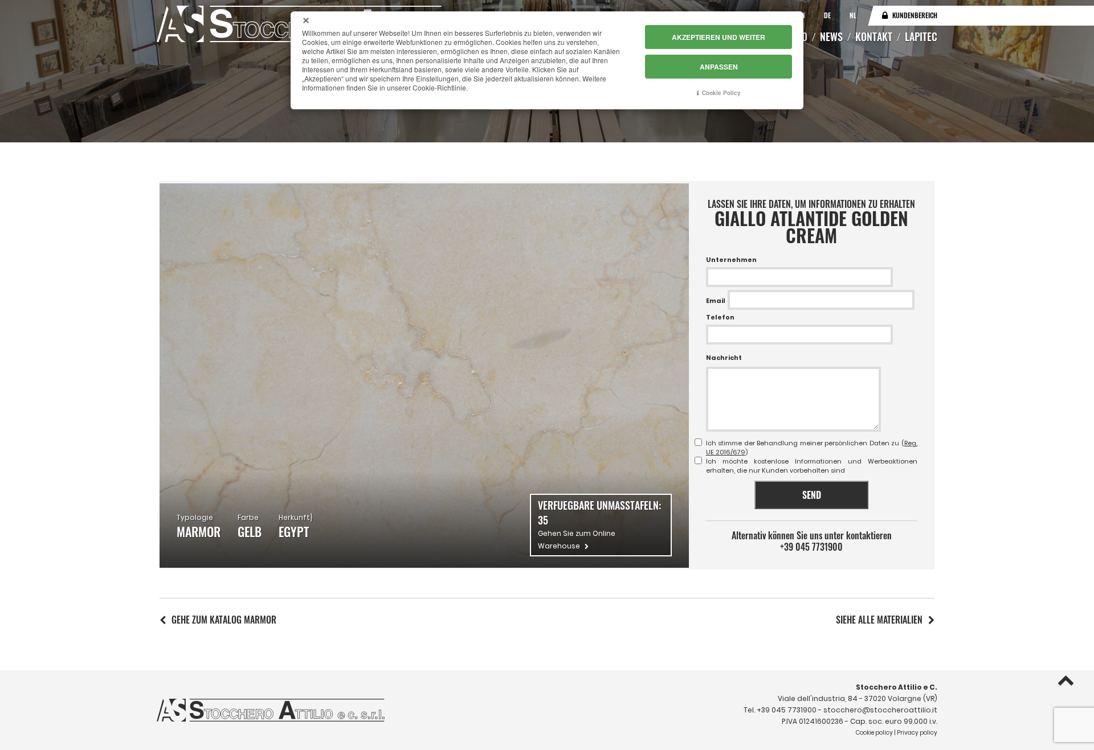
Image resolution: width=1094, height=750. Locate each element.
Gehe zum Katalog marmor (224, 619)
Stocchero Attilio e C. (896, 687)
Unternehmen (731, 259)
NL (853, 15)
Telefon (720, 317)
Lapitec (921, 36)
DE (828, 15)
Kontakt (873, 36)
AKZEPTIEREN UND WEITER (718, 37)
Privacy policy (917, 732)
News (831, 36)
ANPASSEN (719, 67)
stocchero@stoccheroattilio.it (880, 710)
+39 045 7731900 (811, 546)
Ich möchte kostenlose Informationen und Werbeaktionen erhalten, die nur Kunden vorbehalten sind (811, 466)
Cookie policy (874, 732)
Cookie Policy (721, 93)
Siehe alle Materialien (879, 619)
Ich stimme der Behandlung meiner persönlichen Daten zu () (811, 447)
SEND (811, 495)
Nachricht (724, 357)
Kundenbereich (914, 15)
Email (715, 300)
